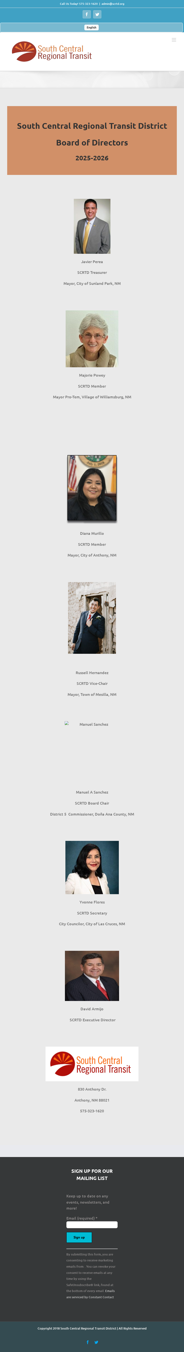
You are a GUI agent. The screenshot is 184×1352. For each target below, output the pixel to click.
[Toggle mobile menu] (174, 39)
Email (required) (82, 1218)
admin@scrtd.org (113, 4)
